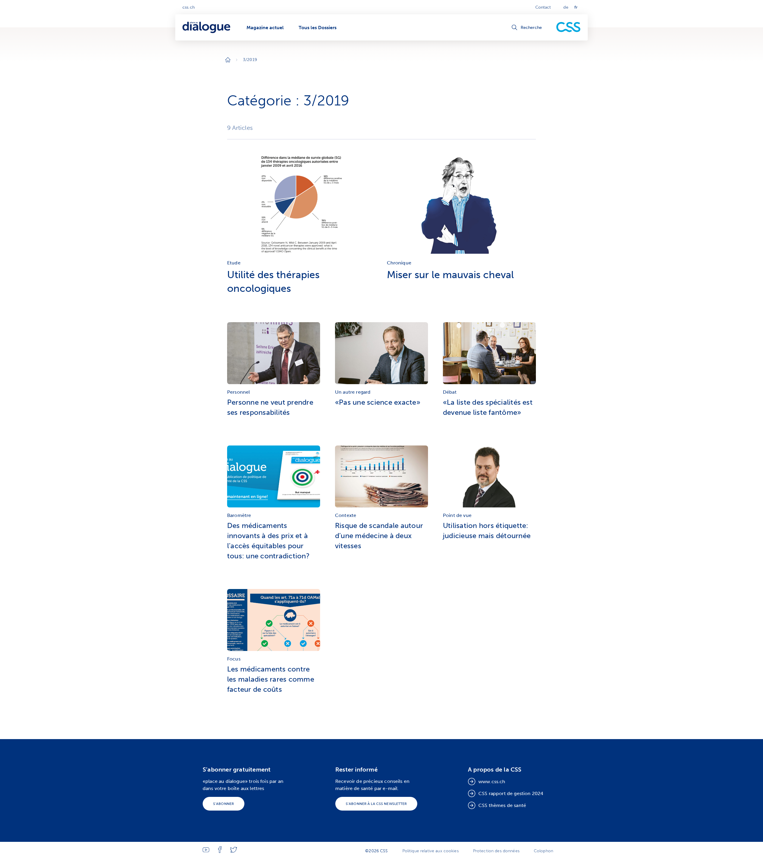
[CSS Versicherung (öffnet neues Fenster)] (568, 27)
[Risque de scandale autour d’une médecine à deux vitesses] (381, 477)
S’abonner (223, 804)
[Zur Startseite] (227, 59)
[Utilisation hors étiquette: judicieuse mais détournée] (489, 477)
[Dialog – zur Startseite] (207, 27)
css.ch (188, 7)
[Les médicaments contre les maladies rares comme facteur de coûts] (273, 621)
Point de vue (457, 515)
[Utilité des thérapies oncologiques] (301, 255)
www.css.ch (491, 781)
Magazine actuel (265, 27)
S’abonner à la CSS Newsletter (376, 804)
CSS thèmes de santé (502, 805)
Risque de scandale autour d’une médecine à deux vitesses (379, 535)
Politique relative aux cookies (430, 850)
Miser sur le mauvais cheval (450, 275)
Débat (450, 392)
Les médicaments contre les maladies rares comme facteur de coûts (270, 679)
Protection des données (496, 850)
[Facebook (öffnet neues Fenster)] (219, 851)
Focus (234, 659)
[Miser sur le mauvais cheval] (461, 255)
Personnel (238, 392)
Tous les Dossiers (317, 27)
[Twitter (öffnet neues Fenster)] (233, 851)
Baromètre (239, 515)
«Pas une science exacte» (377, 402)
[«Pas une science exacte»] (381, 354)
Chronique (399, 263)
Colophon (543, 850)
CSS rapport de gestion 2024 (510, 793)
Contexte (345, 515)
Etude (234, 263)
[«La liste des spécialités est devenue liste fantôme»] (489, 354)
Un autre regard (352, 392)
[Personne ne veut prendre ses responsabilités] (273, 354)
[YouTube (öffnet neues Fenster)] (206, 850)
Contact (543, 7)
